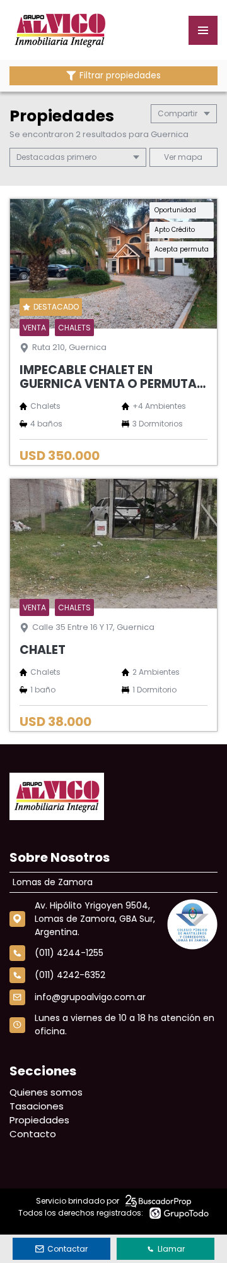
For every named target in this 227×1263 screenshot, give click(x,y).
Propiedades (39, 1120)
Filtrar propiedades (120, 75)
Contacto (32, 1133)
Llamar (171, 1248)
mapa (189, 157)
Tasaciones (36, 1106)
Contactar (67, 1248)
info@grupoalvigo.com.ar (90, 997)
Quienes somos (46, 1092)
